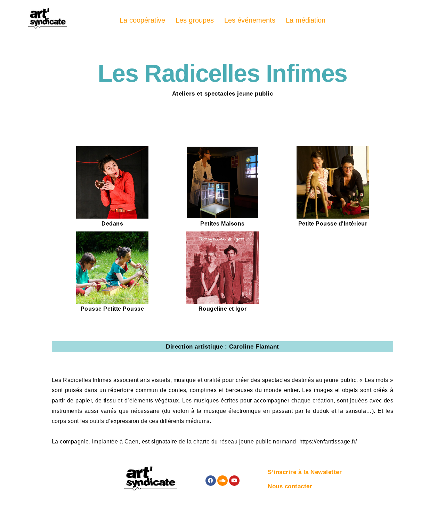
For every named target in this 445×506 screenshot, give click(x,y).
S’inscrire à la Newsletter (305, 472)
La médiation (305, 20)
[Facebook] (210, 480)
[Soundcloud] (222, 480)
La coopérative (142, 20)
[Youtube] (234, 480)
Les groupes (195, 20)
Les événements (249, 20)
